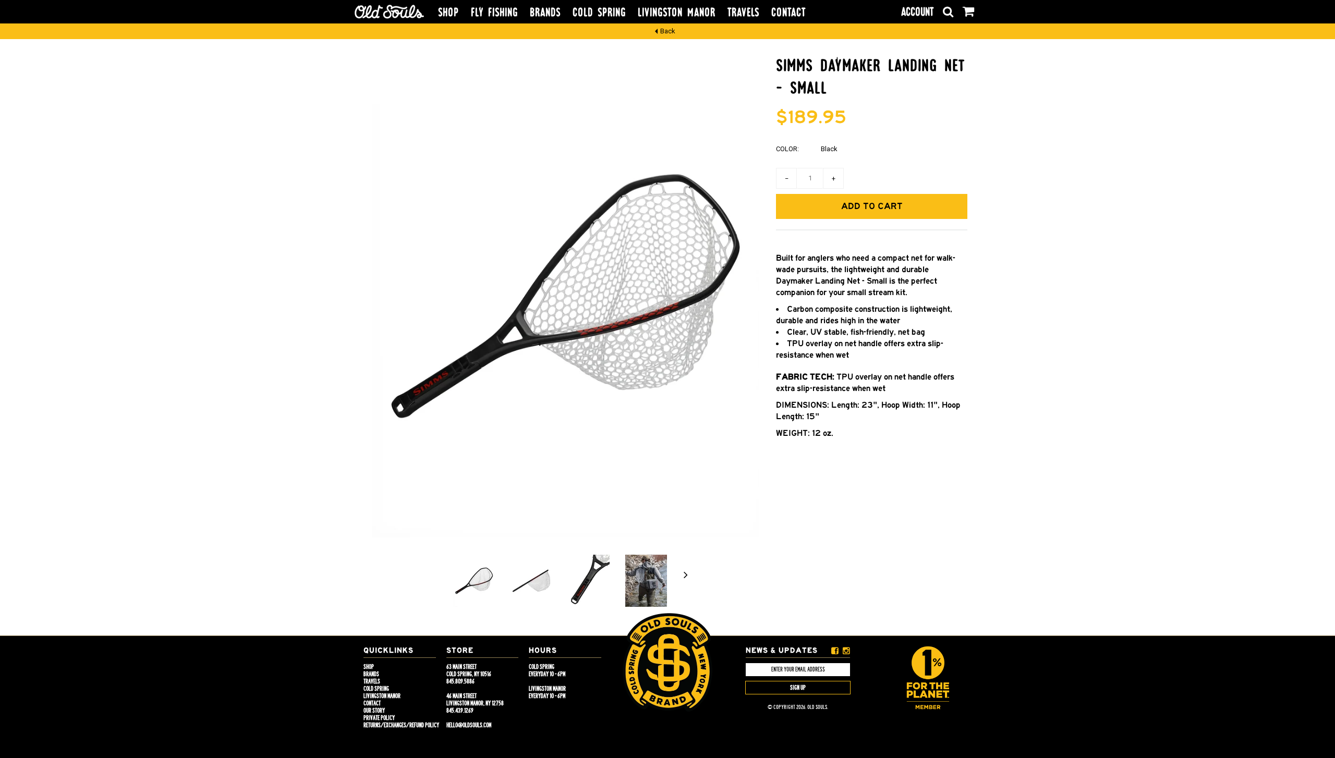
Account (917, 11)
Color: (787, 149)
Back (667, 31)
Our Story (374, 710)
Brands (545, 12)
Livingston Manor (676, 12)
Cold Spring (599, 12)
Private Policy (379, 718)
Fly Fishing (494, 12)
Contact (788, 12)
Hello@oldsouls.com (468, 725)
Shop (448, 12)
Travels (743, 12)
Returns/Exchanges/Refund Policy (401, 725)
